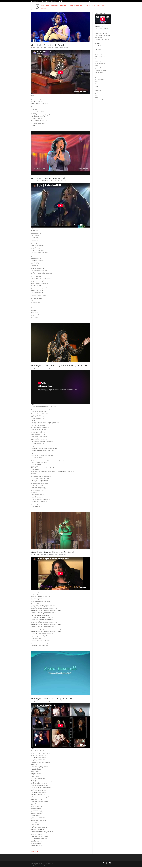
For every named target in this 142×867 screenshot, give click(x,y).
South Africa (98, 90)
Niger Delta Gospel (99, 84)
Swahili (96, 95)
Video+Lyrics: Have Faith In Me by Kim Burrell (51, 698)
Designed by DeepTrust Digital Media (40, 865)
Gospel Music (83, 1)
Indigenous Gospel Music (76, 5)
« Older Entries (34, 851)
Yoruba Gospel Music (100, 99)
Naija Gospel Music (99, 79)
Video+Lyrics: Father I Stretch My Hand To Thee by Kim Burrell (59, 365)
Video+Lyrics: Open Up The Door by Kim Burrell (52, 552)
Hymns (97, 1)
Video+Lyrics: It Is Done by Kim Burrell (48, 178)
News (78, 1)
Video (94, 1)
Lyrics (90, 1)
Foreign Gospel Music (52, 47)
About (74, 1)
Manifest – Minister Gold (101, 33)
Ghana (96, 58)
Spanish (97, 93)
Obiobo (96, 86)
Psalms (103, 1)
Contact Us (108, 1)
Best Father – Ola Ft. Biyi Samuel (103, 39)
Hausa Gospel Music (100, 63)
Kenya (96, 74)
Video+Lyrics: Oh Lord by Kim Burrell (47, 45)
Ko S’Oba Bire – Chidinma (101, 31)
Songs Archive (36, 47)
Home (70, 1)
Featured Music (54, 5)
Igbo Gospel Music (99, 68)
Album (96, 52)
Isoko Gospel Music (99, 72)
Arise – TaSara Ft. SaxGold (101, 28)
